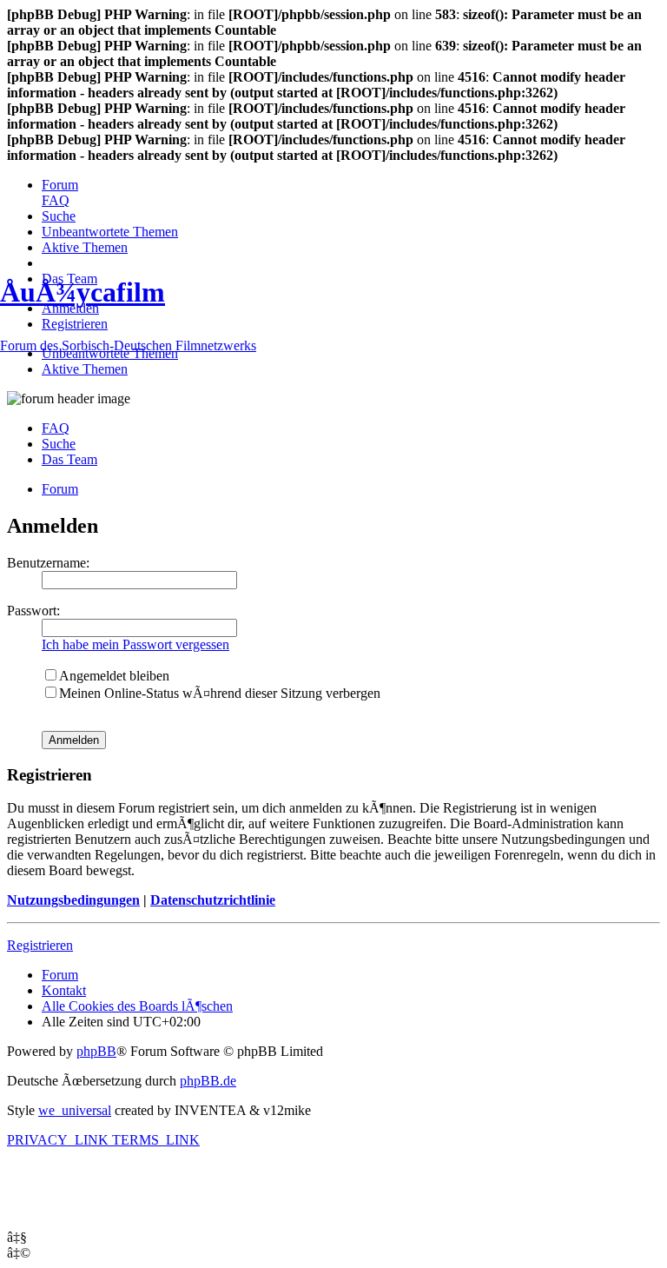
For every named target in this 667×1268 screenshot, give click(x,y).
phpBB (96, 1051)
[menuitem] (60, 184)
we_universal (74, 1110)
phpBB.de (208, 1080)
